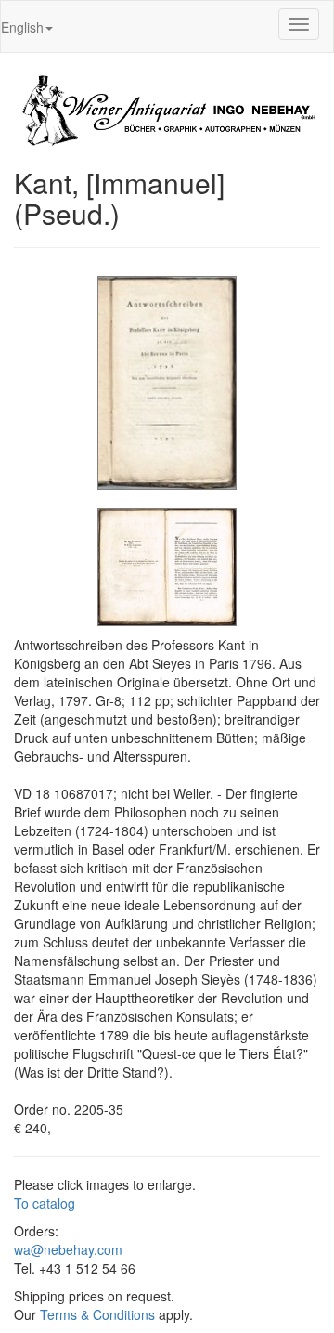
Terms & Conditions (97, 1314)
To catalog (44, 1203)
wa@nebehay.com (68, 1249)
